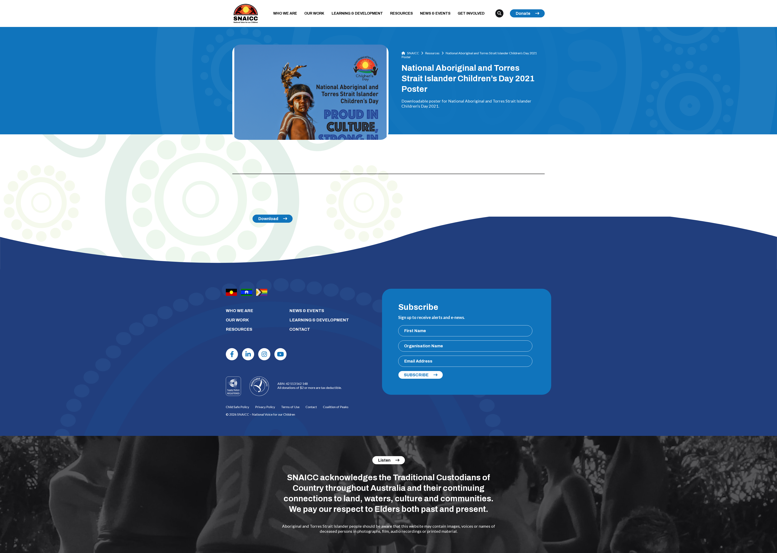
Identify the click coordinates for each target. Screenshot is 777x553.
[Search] (499, 13)
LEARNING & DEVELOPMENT (357, 13)
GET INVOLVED (471, 13)
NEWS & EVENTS (435, 13)
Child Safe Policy (237, 407)
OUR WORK (314, 13)
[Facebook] (232, 354)
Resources (432, 53)
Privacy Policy (265, 407)
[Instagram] (264, 354)
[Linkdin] (248, 354)
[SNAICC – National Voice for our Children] (245, 13)
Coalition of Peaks (335, 407)
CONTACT (299, 329)
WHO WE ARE (285, 13)
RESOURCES (401, 13)
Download (268, 218)
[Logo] (259, 386)
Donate (523, 13)
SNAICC (413, 53)
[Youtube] (280, 354)
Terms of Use (290, 407)
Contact (311, 407)
